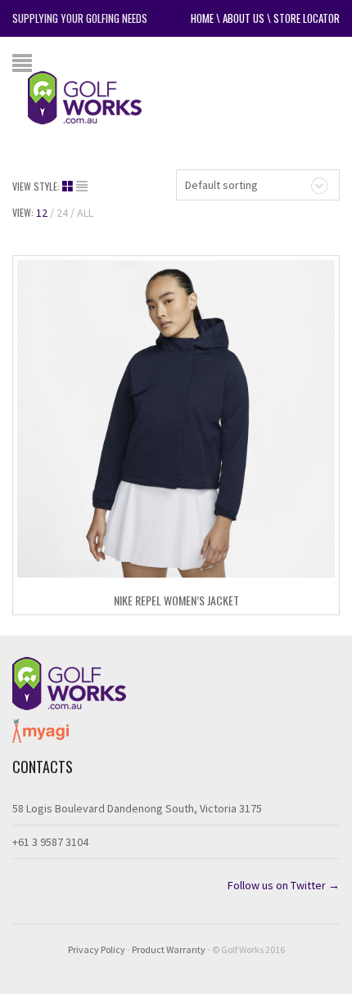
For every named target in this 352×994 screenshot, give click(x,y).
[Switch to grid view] (69, 186)
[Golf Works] (97, 96)
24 (62, 212)
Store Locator (306, 18)
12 (41, 212)
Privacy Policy (96, 949)
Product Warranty (168, 949)
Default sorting (221, 185)
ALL (85, 212)
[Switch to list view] (82, 186)
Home (202, 18)
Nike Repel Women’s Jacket (176, 600)
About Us (243, 18)
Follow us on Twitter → (284, 885)
